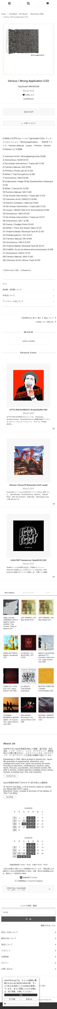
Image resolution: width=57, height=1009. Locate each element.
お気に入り (30, 95)
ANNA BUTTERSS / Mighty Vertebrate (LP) (10, 655)
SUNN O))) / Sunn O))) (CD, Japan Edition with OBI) (10, 688)
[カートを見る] (47, 3)
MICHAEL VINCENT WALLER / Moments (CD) (46, 717)
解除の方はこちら (48, 925)
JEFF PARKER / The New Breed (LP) (46, 619)
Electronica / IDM (37, 14)
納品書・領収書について (12, 289)
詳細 (20, 995)
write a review (29, 341)
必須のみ (29, 999)
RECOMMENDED (28, 593)
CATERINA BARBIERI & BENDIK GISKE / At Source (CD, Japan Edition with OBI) (11, 719)
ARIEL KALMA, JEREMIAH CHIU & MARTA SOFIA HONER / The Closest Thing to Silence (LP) (10, 623)
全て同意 (12, 999)
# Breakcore (26, 270)
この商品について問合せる (44, 322)
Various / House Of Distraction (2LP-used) (28, 485)
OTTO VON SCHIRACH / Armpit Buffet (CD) (28, 410)
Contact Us (11, 776)
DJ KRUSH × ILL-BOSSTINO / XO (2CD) (27, 655)
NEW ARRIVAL (9, 593)
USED (47, 593)
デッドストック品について (13, 301)
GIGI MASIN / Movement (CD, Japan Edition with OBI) (28, 718)
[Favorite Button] (54, 429)
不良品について (9, 295)
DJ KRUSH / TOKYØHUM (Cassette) (25, 688)
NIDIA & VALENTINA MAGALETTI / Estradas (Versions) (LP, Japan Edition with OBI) (46, 657)
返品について (49, 318)
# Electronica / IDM (11, 270)
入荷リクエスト (28, 123)
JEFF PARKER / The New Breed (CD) (28, 619)
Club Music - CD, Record (18, 14)
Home (3, 14)
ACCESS (9, 797)
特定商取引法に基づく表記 (31, 318)
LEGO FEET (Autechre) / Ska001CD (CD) (29, 560)
